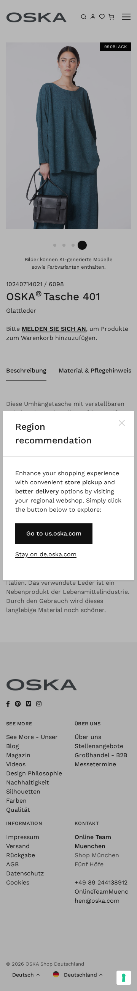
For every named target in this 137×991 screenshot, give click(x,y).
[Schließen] (122, 423)
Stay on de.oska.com (45, 554)
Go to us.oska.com (53, 533)
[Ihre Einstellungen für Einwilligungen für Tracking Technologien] (123, 978)
